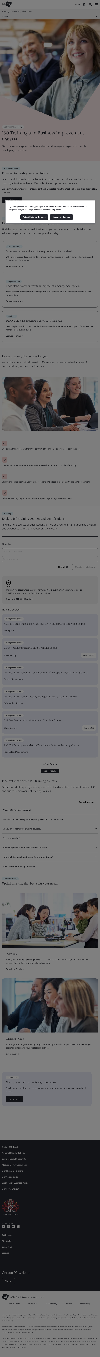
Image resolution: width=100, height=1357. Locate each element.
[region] (50, 212)
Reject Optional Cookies (34, 217)
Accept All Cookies (61, 217)
